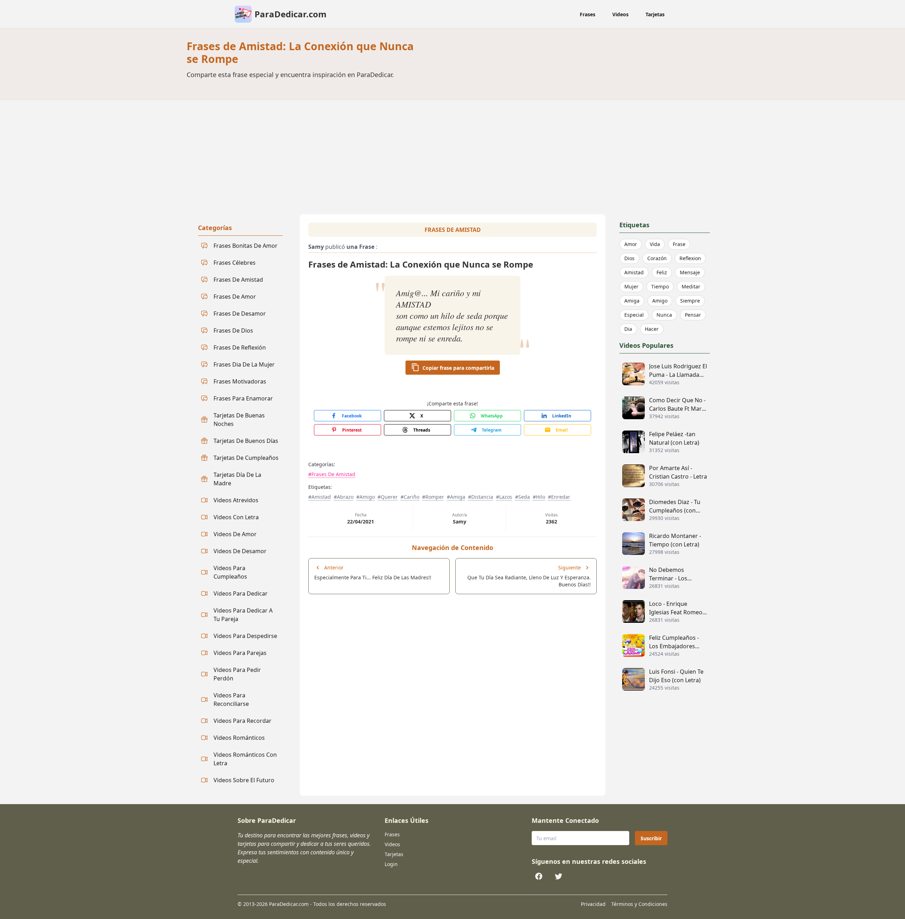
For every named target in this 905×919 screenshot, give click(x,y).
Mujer (631, 286)
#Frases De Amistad (331, 474)
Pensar (693, 314)
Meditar (691, 286)
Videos (620, 14)
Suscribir (651, 838)
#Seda (522, 496)
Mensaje (690, 272)
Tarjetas (655, 14)
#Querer (388, 496)
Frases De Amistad (453, 230)
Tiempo (660, 286)
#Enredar (559, 496)
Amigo (659, 300)
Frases (587, 14)
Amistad (634, 272)
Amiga (632, 300)
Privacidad (593, 904)
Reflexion (690, 258)
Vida (655, 244)
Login (391, 864)
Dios (629, 258)
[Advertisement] (452, 152)
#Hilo (539, 496)
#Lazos (504, 496)
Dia (628, 329)
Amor (630, 244)
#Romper (433, 496)
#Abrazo (344, 496)
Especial (634, 314)
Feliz (661, 272)
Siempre (690, 300)
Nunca (664, 314)
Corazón (657, 258)
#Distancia (480, 496)
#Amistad (319, 496)
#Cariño (410, 496)
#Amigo (365, 496)
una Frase (360, 247)
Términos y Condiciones (639, 904)
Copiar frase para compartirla (458, 367)
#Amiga (456, 496)
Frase (679, 244)
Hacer (652, 329)
